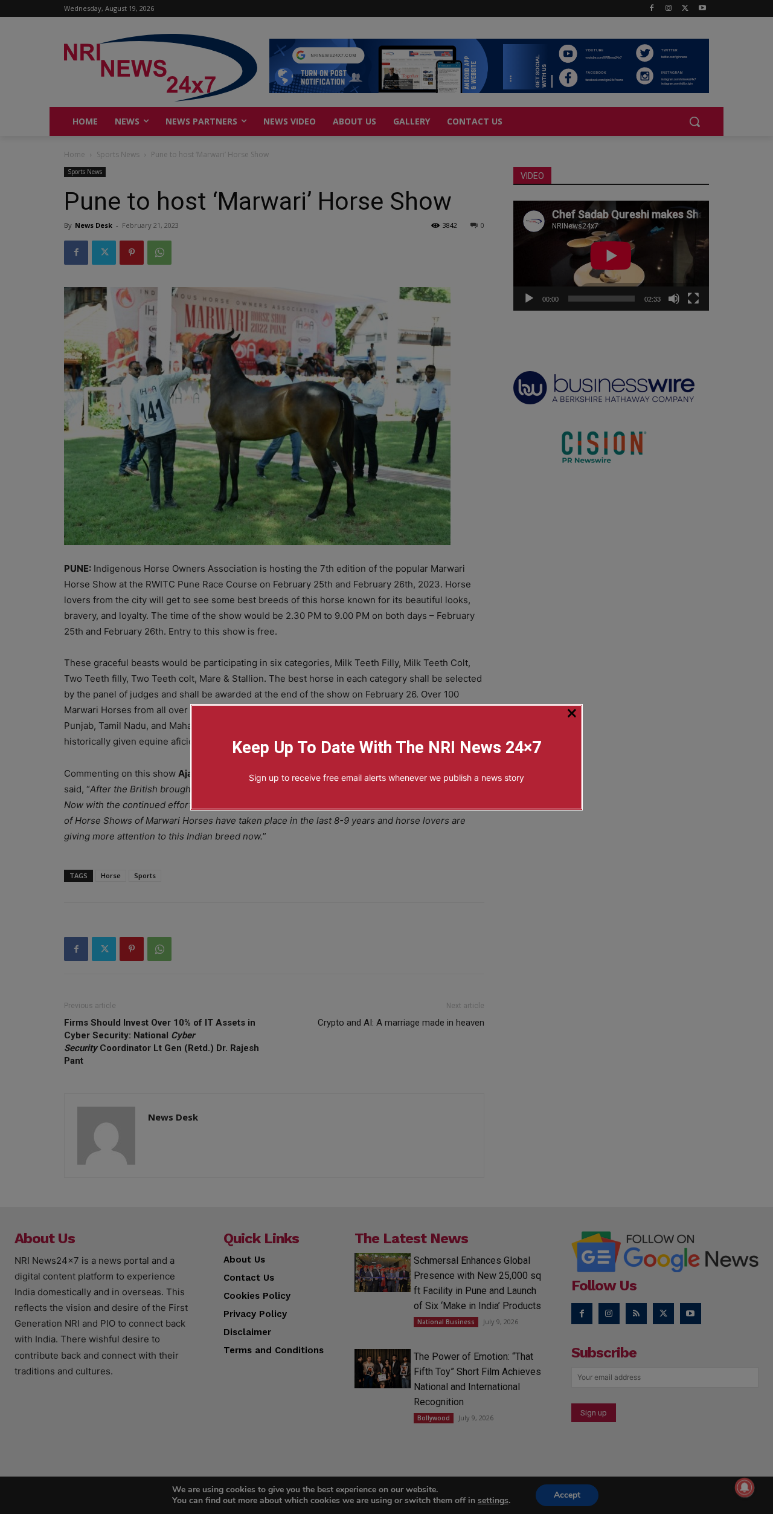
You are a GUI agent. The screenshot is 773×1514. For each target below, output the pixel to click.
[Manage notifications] (744, 1487)
